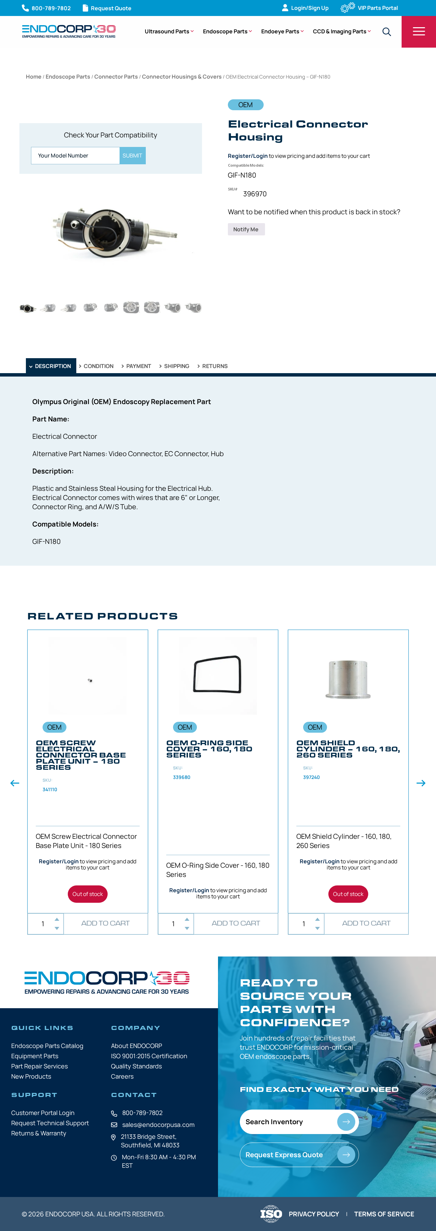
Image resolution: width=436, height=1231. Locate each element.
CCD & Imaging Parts (340, 31)
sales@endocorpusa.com (158, 1124)
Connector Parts (116, 76)
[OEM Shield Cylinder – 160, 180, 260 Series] (348, 771)
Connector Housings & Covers (182, 76)
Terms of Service (384, 1214)
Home (34, 76)
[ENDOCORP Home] (69, 31)
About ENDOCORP (136, 1046)
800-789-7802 (142, 1113)
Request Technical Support (50, 1123)
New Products (31, 1076)
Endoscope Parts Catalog (47, 1046)
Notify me (246, 229)
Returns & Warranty (38, 1133)
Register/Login (248, 156)
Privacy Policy (314, 1214)
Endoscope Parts (225, 31)
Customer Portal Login (43, 1113)
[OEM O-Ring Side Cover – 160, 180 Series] (218, 771)
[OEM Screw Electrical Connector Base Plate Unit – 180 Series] (88, 771)
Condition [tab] (98, 366)
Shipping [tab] (176, 366)
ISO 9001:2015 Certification (149, 1056)
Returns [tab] (214, 366)
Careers (122, 1076)
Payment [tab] (138, 366)
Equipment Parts (34, 1056)
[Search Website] (387, 32)
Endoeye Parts (280, 31)
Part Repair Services (39, 1066)
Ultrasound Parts (167, 31)
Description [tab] (52, 366)
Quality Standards (136, 1066)
